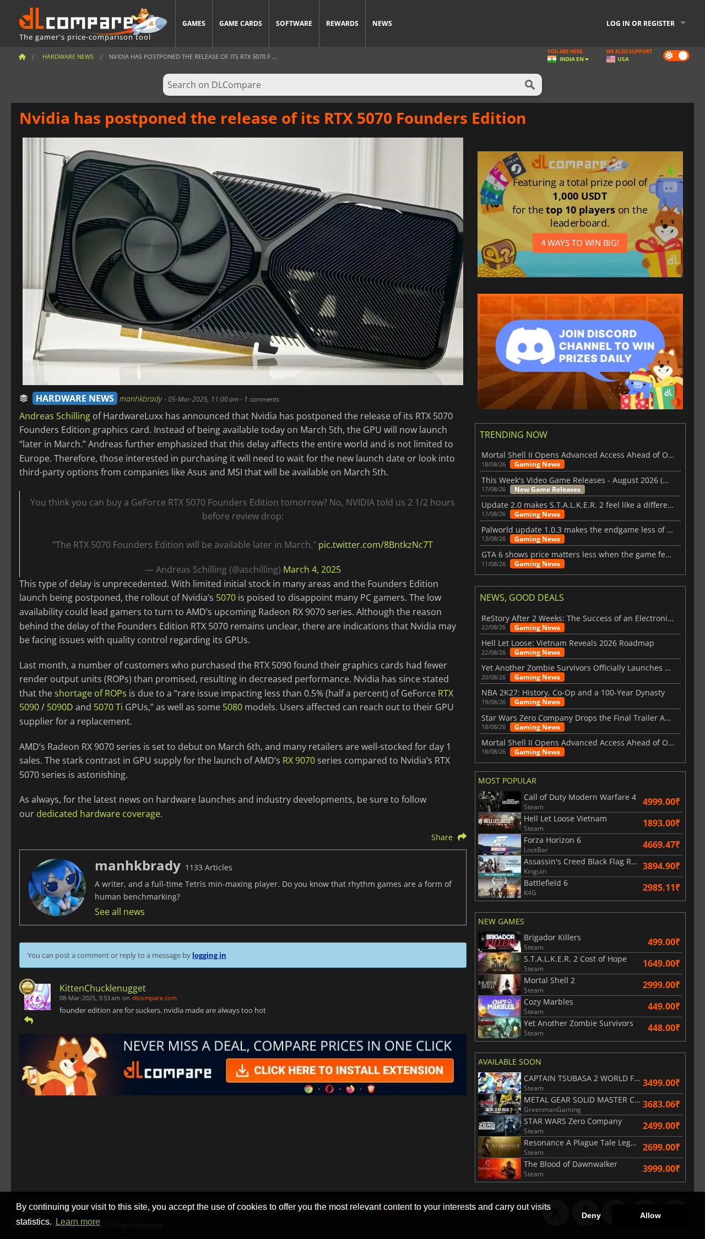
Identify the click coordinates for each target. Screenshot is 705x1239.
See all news (120, 912)
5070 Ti (108, 707)
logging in (209, 955)
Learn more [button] (78, 1221)
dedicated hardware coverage (98, 814)
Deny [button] (591, 1215)
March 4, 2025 (312, 569)
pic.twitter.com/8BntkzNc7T (375, 545)
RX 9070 (299, 760)
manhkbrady (142, 398)
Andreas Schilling (54, 416)
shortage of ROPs (91, 693)
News (382, 23)
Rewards (342, 23)
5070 (226, 597)
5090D (60, 707)
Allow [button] (650, 1215)
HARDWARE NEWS (75, 398)
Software (294, 23)
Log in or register (640, 23)
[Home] (22, 56)
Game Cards (240, 23)
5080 (232, 707)
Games (193, 23)
